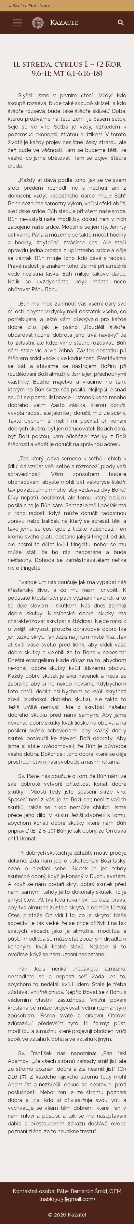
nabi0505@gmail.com (67, 1199)
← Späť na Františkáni (29, 5)
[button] (120, 23)
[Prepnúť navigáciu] (17, 23)
